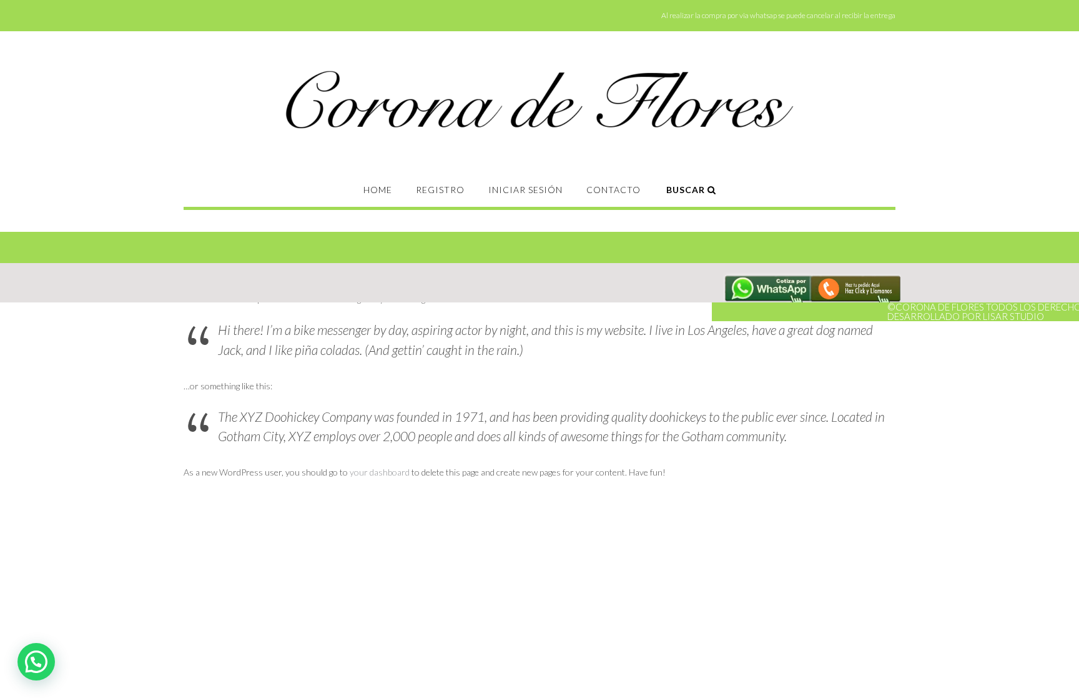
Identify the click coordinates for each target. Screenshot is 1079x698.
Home (377, 189)
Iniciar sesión (525, 189)
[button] (36, 662)
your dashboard (380, 472)
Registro (440, 189)
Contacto (613, 189)
